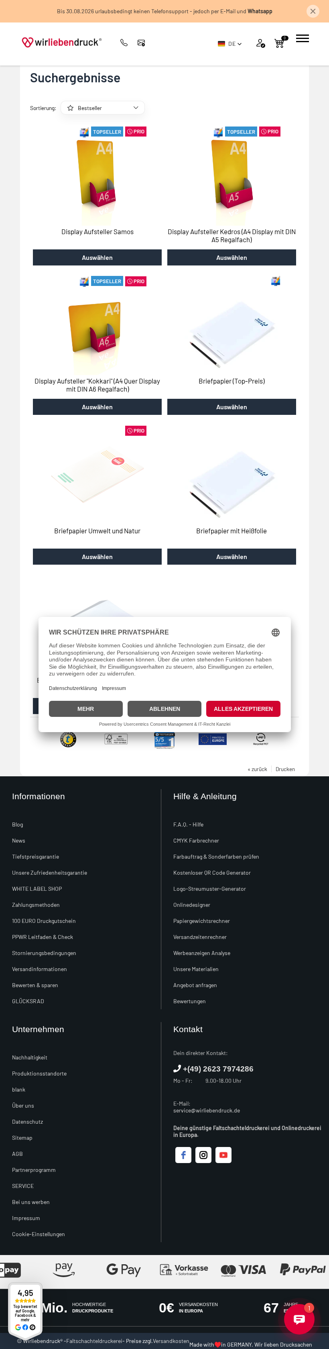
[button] (230, 43)
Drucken (285, 768)
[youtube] (223, 1155)
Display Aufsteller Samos (97, 231)
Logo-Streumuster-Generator (209, 888)
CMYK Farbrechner (196, 840)
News (18, 840)
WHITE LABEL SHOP (37, 888)
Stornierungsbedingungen (44, 952)
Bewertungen (189, 1001)
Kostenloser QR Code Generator (212, 872)
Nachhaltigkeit (29, 1057)
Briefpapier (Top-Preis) (231, 381)
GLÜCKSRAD (28, 1001)
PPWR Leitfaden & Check (42, 936)
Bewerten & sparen (35, 985)
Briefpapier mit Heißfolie (231, 531)
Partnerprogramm (34, 1169)
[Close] (313, 11)
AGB (17, 1153)
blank (18, 1089)
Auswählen (97, 257)
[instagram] (203, 1155)
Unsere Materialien (196, 968)
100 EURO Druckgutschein (44, 920)
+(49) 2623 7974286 (218, 1069)
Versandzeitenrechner (200, 936)
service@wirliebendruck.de (206, 1110)
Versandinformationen (39, 968)
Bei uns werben (31, 1201)
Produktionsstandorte (39, 1073)
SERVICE (23, 1185)
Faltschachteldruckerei (94, 1340)
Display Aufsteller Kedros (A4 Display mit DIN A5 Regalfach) (232, 235)
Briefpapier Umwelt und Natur (97, 531)
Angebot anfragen (195, 985)
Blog (17, 824)
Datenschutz (27, 1121)
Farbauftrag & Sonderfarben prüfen (216, 856)
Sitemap (22, 1137)
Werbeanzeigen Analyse (201, 952)
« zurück (257, 768)
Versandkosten (171, 1340)
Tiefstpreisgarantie (35, 856)
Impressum (26, 1217)
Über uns (23, 1105)
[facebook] (183, 1155)
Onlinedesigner (191, 904)
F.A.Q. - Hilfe (188, 824)
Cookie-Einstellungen (38, 1234)
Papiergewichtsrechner (201, 920)
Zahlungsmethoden (36, 904)
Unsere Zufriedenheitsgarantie (49, 872)
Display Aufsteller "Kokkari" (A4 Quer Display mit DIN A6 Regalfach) (97, 385)
